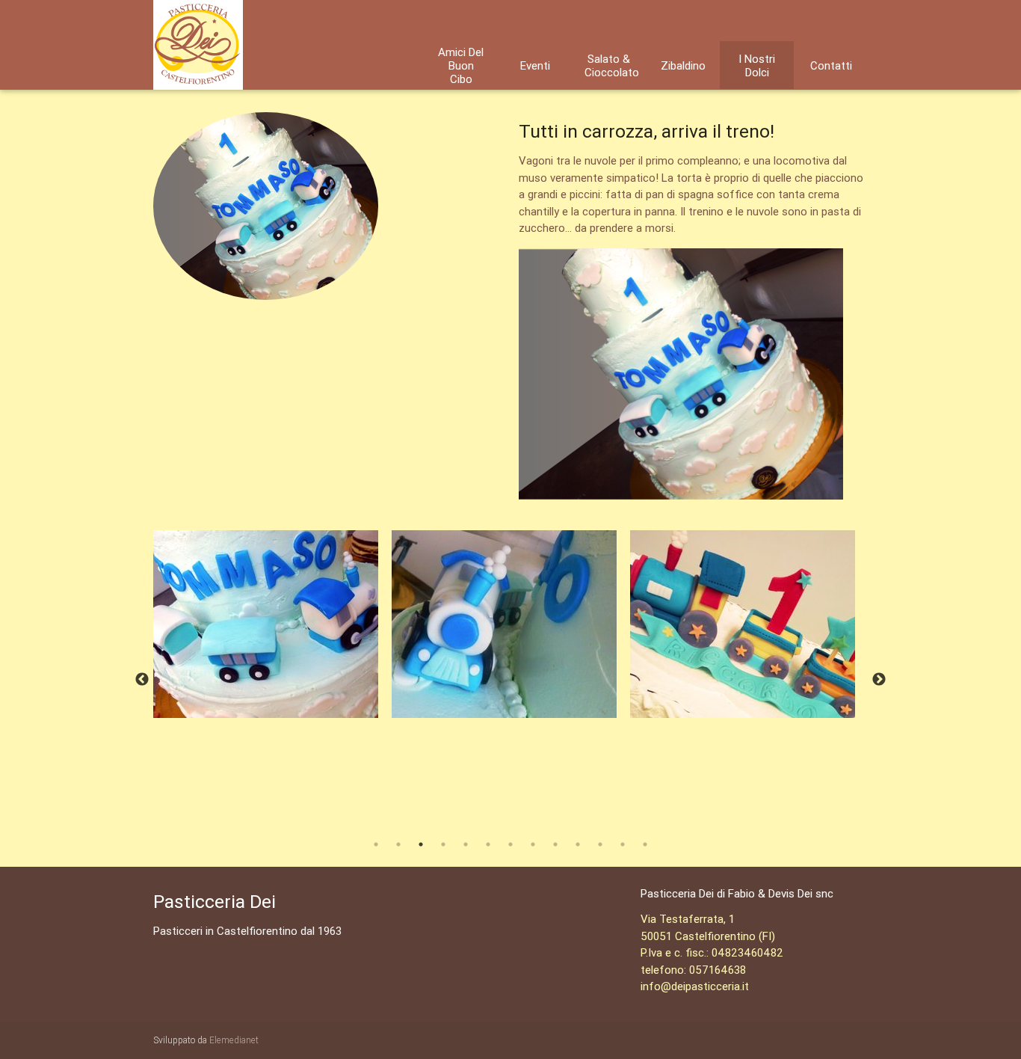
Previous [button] (142, 679)
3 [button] (420, 844)
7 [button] (510, 844)
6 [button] (488, 844)
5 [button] (465, 844)
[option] (272, 624)
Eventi (535, 66)
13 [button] (645, 844)
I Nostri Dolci (756, 65)
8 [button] (532, 844)
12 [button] (622, 844)
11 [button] (600, 844)
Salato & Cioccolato (611, 65)
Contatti (831, 66)
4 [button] (443, 844)
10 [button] (577, 844)
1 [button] (375, 844)
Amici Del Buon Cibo (461, 66)
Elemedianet (234, 1040)
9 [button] (555, 844)
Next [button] (879, 679)
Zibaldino (683, 66)
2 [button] (398, 844)
